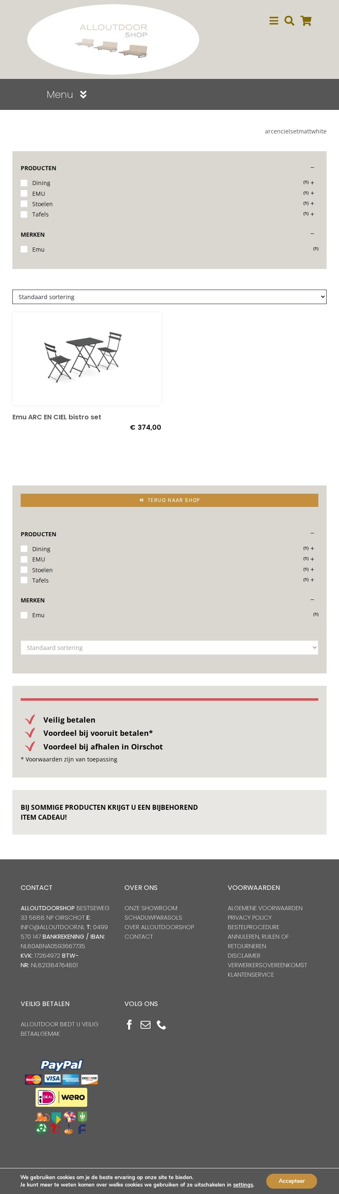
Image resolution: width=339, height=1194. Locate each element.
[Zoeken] (289, 21)
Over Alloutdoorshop (159, 927)
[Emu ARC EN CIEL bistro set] (86, 358)
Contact (138, 936)
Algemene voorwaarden (265, 908)
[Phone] (162, 1025)
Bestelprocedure (253, 927)
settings (243, 1185)
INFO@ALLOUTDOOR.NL (53, 927)
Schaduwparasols (153, 917)
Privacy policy (250, 917)
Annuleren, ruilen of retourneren (258, 941)
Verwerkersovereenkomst (267, 965)
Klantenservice (251, 974)
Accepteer (292, 1181)
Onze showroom (150, 908)
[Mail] (145, 1025)
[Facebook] (129, 1025)
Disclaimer (244, 955)
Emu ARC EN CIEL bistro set (56, 417)
